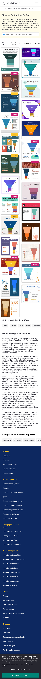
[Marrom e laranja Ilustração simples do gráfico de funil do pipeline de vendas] (31, 232)
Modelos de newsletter (11, 572)
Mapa (28, 325)
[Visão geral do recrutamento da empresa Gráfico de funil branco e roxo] (10, 185)
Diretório (6, 460)
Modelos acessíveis (10, 585)
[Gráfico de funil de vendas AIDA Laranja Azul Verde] (10, 123)
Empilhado (36, 325)
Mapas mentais (29, 440)
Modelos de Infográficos (12, 555)
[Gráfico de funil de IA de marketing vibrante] (31, 52)
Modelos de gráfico (24, 8)
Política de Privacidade (11, 650)
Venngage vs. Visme (10, 540)
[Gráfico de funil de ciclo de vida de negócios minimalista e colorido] (10, 205)
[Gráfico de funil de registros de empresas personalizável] (10, 59)
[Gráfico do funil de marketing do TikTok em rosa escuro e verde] (31, 212)
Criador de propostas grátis (13, 510)
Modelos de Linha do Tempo (13, 559)
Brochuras (17, 440)
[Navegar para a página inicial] (11, 3)
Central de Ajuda (9, 646)
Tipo (35, 44)
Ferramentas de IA (10, 464)
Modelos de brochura (11, 564)
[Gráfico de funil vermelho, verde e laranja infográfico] (10, 144)
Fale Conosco (8, 641)
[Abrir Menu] (37, 3)
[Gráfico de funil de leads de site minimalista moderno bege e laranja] (10, 82)
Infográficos (7, 440)
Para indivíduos (9, 600)
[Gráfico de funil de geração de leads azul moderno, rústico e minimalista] (10, 226)
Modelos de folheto (10, 568)
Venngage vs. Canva (10, 536)
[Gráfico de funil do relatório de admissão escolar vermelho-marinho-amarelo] (31, 171)
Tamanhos (26, 44)
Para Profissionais (10, 605)
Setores (13, 325)
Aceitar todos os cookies (20, 675)
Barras (5, 325)
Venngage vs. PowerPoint (12, 531)
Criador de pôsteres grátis (12, 505)
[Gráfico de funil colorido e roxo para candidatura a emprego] (10, 246)
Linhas (21, 325)
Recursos (6, 456)
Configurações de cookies (20, 669)
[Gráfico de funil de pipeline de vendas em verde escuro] (10, 164)
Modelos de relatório (11, 577)
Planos (5, 596)
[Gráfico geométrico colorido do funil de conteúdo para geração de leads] (31, 294)
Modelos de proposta (11, 581)
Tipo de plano (14, 43)
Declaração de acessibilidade (14, 637)
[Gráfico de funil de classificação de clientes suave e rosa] (31, 191)
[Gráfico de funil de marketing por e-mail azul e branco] (31, 273)
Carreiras (6, 633)
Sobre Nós (7, 628)
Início (2, 8)
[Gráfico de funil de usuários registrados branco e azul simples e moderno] (31, 150)
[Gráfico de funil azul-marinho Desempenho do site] (10, 103)
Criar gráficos (11, 8)
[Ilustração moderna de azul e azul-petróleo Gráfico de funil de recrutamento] (31, 68)
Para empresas (8, 609)
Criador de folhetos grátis (12, 501)
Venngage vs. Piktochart (12, 544)
